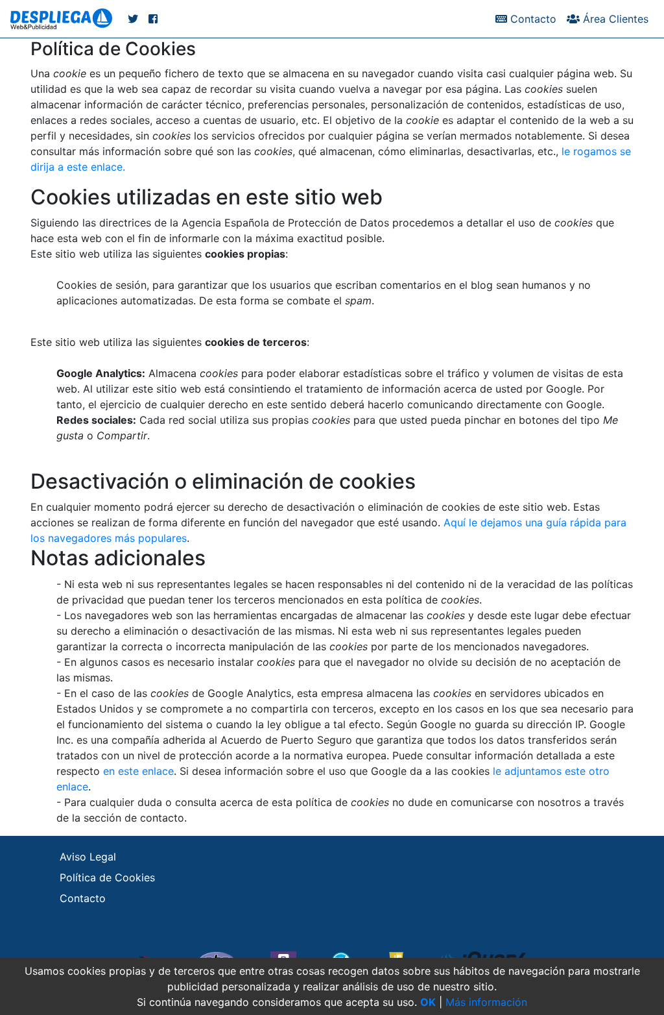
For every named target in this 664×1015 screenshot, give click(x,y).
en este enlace (138, 770)
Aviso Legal (88, 856)
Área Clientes (614, 18)
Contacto (531, 18)
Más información (486, 1002)
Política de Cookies (107, 877)
